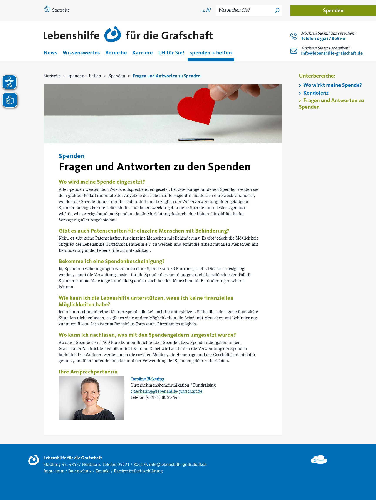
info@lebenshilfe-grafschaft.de (332, 53)
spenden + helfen (84, 76)
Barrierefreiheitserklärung (138, 471)
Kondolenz (315, 93)
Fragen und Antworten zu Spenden (166, 76)
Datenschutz (80, 471)
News (50, 52)
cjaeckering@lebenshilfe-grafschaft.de (166, 391)
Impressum (54, 471)
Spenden (333, 10)
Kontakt (103, 471)
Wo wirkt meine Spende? (332, 85)
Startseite (61, 10)
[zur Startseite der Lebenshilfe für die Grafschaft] (128, 35)
